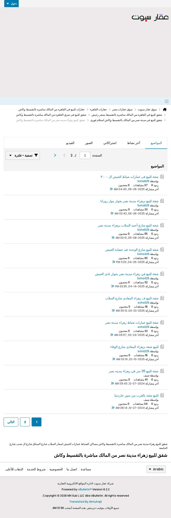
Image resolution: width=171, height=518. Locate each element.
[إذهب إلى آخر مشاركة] (111, 189)
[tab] (156, 143)
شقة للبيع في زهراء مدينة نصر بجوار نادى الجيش (127, 274)
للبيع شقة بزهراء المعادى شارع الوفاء (134, 347)
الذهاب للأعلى (14, 469)
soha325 (143, 302)
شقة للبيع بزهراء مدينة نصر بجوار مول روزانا (129, 201)
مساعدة (86, 469)
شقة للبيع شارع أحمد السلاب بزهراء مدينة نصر (128, 225)
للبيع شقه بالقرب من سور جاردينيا (136, 395)
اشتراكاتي (109, 143)
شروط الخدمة (36, 469)
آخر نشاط (133, 143)
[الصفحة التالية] (53, 155)
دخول (14, 3)
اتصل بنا (72, 469)
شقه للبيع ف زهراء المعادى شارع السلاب (132, 298)
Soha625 (143, 181)
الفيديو (70, 143)
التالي (10, 422)
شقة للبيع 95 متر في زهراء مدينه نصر (134, 371)
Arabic (158, 469)
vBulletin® (85, 489)
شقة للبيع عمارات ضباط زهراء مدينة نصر (132, 322)
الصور (89, 143)
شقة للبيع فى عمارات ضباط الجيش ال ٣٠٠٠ (130, 177)
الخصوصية (56, 469)
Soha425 (143, 254)
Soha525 (143, 230)
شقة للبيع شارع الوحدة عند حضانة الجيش (132, 249)
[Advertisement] (85, 64)
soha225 (143, 327)
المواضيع (156, 143)
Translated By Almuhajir (85, 502)
